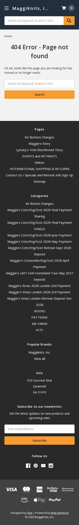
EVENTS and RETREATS (39, 156)
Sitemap (40, 181)
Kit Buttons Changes (39, 137)
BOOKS (39, 311)
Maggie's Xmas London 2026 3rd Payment (39, 292)
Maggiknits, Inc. (39, 352)
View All (39, 358)
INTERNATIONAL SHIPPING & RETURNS (40, 169)
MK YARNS (39, 323)
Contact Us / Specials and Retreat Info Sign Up (39, 175)
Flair (29, 513)
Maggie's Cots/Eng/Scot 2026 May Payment (39, 241)
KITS (39, 330)
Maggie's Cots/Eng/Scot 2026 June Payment (39, 235)
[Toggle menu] (6, 8)
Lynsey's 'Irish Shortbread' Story (39, 150)
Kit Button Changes (39, 203)
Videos (39, 162)
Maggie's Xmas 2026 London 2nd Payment (39, 286)
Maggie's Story (39, 143)
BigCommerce (60, 513)
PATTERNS (39, 317)
